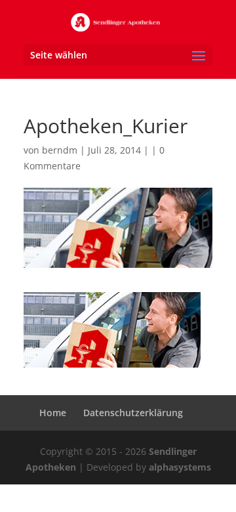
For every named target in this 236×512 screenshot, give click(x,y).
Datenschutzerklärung (133, 412)
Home (52, 412)
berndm (59, 150)
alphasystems (180, 467)
